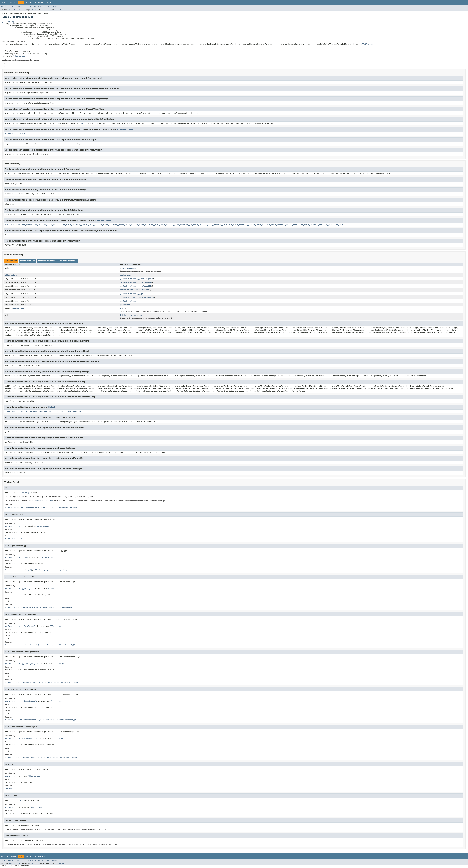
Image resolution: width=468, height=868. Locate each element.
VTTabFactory (11, 275)
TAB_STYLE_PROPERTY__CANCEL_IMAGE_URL (79, 225)
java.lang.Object (9, 22)
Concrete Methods (67, 261)
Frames (30, 7)
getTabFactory (126, 275)
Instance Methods (46, 261)
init (122, 308)
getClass (33, 411)
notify (51, 411)
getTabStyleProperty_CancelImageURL (136, 279)
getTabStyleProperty (129, 301)
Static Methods (27, 261)
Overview (5, 3)
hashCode (43, 411)
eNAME (17, 225)
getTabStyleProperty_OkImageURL (134, 290)
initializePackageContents (132, 315)
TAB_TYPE (339, 225)
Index (48, 3)
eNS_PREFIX (27, 225)
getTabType (125, 305)
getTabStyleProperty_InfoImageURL (135, 286)
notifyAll (60, 411)
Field (18, 10)
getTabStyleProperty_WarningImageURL (137, 297)
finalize (23, 411)
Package (13, 3)
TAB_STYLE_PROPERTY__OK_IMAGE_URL (186, 225)
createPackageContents (130, 268)
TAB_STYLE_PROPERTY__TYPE (215, 225)
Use (27, 3)
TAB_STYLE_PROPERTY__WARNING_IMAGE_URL (247, 225)
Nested (12, 10)
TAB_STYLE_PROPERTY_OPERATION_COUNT (316, 225)
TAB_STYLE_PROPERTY (51, 225)
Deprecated (40, 3)
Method (32, 10)
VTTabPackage (367, 44)
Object (82, 123)
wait (69, 411)
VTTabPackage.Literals (15, 134)
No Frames (38, 7)
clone (7, 411)
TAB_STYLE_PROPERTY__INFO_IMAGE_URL (152, 225)
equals (14, 411)
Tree (32, 3)
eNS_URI (37, 225)
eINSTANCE (9, 225)
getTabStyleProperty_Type (131, 294)
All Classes (52, 7)
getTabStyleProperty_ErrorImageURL (136, 282)
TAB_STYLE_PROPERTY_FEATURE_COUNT (282, 225)
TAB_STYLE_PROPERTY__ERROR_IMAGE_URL (116, 225)
